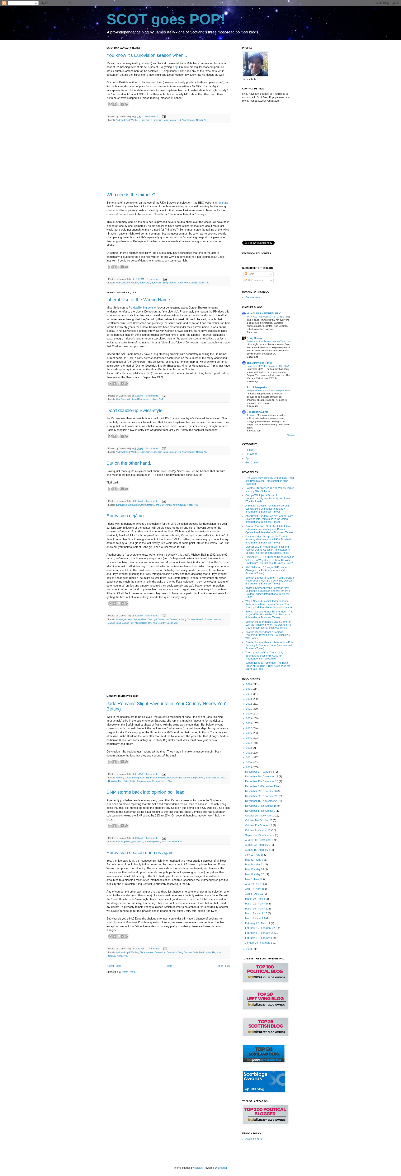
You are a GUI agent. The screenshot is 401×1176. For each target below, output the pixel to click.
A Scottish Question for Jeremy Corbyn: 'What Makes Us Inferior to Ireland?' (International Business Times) (267, 508)
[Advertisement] (168, 158)
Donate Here (252, 297)
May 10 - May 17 (255, 874)
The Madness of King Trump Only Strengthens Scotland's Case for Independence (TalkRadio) (264, 655)
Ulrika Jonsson (138, 781)
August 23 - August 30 (258, 844)
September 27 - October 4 (260, 835)
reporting (223, 202)
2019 (249, 718)
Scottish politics (152, 841)
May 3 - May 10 (254, 879)
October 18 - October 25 (259, 820)
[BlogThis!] (114, 104)
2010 (249, 762)
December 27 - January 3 (260, 771)
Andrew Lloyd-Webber (127, 120)
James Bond (114, 623)
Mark (201, 952)
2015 (249, 738)
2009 (249, 767)
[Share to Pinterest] (126, 104)
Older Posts (223, 965)
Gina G (199, 619)
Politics (249, 449)
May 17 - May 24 (255, 869)
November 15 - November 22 (262, 801)
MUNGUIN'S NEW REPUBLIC (264, 313)
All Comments (255, 280)
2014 (249, 742)
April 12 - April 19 (255, 889)
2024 (249, 694)
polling (140, 841)
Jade (180, 282)
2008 (249, 949)
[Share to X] (118, 104)
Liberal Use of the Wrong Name (138, 299)
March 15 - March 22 (257, 908)
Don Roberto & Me (257, 412)
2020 (249, 713)
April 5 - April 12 (254, 893)
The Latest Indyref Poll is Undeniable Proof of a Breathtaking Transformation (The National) (269, 480)
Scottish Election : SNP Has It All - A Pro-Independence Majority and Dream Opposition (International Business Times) (269, 529)
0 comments (151, 116)
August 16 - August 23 (258, 849)
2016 (249, 733)
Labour (119, 841)
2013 (249, 747)
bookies (162, 777)
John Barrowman (163, 505)
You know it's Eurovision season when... (147, 55)
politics (154, 399)
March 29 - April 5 (255, 898)
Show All (290, 435)
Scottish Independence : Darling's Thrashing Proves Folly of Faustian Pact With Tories (267, 635)
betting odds (138, 777)
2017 (249, 728)
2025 (249, 689)
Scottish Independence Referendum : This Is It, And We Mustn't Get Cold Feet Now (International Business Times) (269, 614)
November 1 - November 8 (260, 810)
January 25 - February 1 (259, 942)
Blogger (222, 1167)
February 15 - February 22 (260, 928)
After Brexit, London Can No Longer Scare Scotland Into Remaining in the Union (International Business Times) (269, 519)
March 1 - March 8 (255, 918)
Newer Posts (114, 965)
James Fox (128, 623)
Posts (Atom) (129, 972)
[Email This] (110, 104)
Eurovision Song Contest (163, 120)
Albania (119, 619)
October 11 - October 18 (259, 825)
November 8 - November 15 (261, 805)
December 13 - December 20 (262, 781)
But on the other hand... (130, 463)
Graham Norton (213, 619)
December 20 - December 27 (262, 776)
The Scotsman (174, 841)
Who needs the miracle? (131, 194)
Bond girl (152, 619)
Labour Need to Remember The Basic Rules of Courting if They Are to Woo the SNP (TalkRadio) (268, 665)
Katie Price (123, 781)
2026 (249, 684)
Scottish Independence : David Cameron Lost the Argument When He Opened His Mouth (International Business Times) (268, 624)
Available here (253, 1139)
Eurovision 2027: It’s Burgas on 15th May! (268, 366)
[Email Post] (163, 116)
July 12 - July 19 (254, 854)
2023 (249, 699)
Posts (250, 274)
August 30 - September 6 (259, 840)
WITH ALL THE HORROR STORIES (265, 316)
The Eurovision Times (259, 362)
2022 (249, 703)
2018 (249, 723)
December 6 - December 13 (261, 786)
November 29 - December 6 (261, 791)
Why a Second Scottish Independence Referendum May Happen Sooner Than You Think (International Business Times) (268, 604)
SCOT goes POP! (166, 19)
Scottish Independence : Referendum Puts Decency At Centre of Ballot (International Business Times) (269, 645)
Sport (248, 458)
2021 (249, 708)
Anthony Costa (123, 777)
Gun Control (252, 462)
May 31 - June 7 (254, 859)
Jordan (215, 777)
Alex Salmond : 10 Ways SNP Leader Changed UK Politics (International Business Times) (266, 570)
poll (134, 841)
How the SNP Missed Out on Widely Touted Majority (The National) (269, 489)
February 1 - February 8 (259, 937)
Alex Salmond (123, 399)
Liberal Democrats (140, 399)
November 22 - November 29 (262, 796)
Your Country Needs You (194, 120)
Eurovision (145, 120)
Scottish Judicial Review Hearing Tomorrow (269, 341)
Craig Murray (254, 338)
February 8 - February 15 (259, 932)
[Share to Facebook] (122, 104)
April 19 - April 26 (255, 884)
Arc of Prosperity (257, 387)
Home (168, 965)
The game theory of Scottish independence (268, 390)
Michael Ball (141, 623)
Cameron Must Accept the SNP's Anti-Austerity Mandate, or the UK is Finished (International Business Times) (268, 539)
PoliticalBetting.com (141, 307)
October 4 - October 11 (258, 830)
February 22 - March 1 (258, 923)
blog (175, 67)
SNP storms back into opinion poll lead (145, 792)
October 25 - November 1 (259, 815)
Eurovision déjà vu (125, 515)
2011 (249, 757)
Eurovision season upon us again (140, 852)
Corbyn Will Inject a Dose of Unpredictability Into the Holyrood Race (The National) (267, 498)
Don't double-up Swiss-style (134, 410)
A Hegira (251, 415)
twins (208, 952)
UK (179, 120)
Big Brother (151, 777)
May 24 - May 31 (255, 864)
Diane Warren (147, 952)
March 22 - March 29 (257, 903)
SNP (161, 399)
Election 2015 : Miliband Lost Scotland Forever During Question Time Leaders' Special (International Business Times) (267, 549)
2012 (249, 752)
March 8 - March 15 (256, 913)
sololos (198, 1167)
